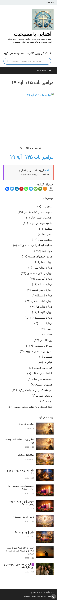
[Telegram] (31, 189)
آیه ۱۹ (16, 157)
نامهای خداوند (44, 395)
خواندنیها (47, 250)
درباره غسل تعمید (42, 289)
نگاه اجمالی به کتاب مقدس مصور (33, 406)
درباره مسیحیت (43, 317)
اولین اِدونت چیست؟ (24, 532)
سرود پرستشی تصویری (38, 351)
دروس (49, 328)
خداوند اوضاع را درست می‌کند (35, 245)
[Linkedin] (17, 189)
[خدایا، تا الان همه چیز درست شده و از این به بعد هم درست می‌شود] (45, 548)
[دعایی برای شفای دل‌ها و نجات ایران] (45, 440)
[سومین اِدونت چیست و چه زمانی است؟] (45, 502)
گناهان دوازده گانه (42, 373)
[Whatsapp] (26, 189)
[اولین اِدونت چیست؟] (45, 533)
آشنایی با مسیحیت (32, 33)
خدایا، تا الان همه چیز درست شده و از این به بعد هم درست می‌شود (20, 550)
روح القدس (46, 340)
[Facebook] (7, 189)
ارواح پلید (47, 206)
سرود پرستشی (43, 345)
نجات (49, 401)
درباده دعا (46, 262)
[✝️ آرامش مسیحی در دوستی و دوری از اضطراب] (45, 565)
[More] (45, 189)
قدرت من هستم (43, 367)
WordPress (38, 596)
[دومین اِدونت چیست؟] (45, 517)
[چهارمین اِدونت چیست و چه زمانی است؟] (45, 486)
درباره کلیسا (45, 312)
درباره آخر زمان (44, 278)
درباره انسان (45, 284)
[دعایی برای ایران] (45, 424)
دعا (50, 334)
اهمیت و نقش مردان (40, 223)
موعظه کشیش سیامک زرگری (35, 390)
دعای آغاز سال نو (26, 454)
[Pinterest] (21, 189)
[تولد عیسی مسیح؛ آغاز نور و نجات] (45, 471)
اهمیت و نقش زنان (41, 217)
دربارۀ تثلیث (45, 323)
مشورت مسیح (43, 384)
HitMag (51, 596)
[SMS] (35, 189)
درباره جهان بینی (42, 267)
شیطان (48, 356)
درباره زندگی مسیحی (39, 273)
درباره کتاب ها (44, 306)
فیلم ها (48, 362)
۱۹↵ (47, 170)
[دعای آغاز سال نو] (45, 455)
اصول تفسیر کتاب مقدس (38, 212)
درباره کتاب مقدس (41, 301)
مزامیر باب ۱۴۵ (39, 157)
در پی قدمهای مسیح (40, 256)
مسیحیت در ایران (42, 379)
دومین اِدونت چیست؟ (24, 516)
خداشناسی (45, 239)
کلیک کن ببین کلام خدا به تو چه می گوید (27, 53)
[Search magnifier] (7, 61)
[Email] (40, 189)
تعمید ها (47, 234)
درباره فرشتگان (43, 295)
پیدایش (48, 228)
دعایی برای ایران (26, 424)
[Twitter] (12, 189)
